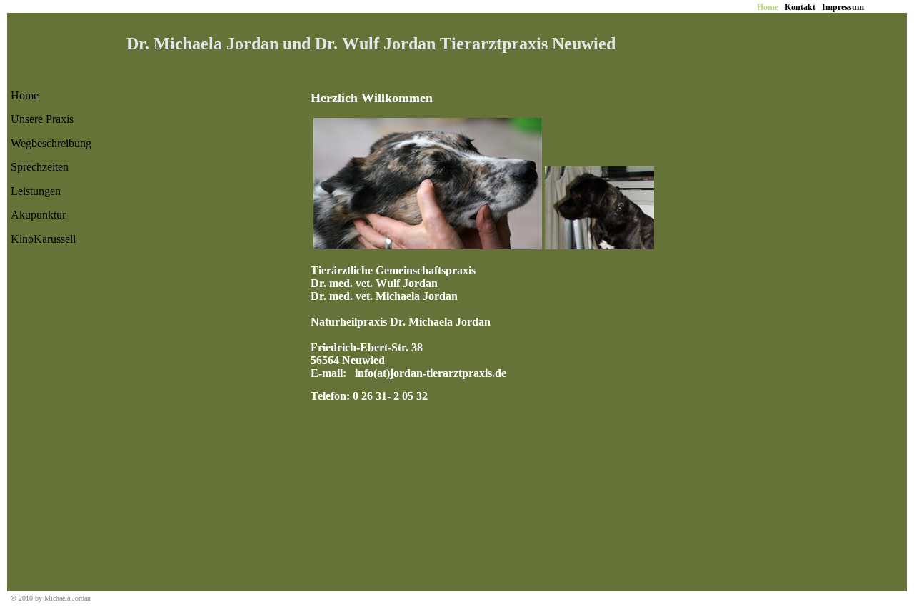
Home (25, 95)
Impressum (843, 7)
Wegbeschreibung (51, 143)
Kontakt (800, 7)
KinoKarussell (43, 239)
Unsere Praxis (42, 119)
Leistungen (36, 191)
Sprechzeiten (40, 167)
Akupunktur (38, 215)
